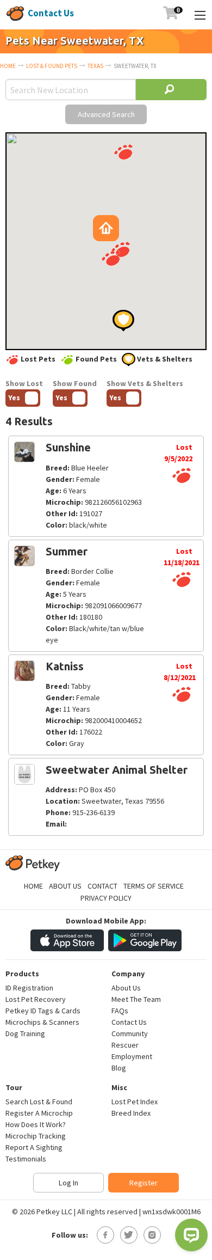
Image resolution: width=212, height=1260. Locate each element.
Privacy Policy (106, 898)
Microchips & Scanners (42, 1022)
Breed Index (131, 1113)
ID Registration (29, 988)
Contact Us (51, 13)
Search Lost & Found (38, 1101)
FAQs (119, 1011)
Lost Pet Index (134, 1101)
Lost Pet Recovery (35, 999)
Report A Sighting (34, 1147)
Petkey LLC (54, 1211)
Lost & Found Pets (51, 66)
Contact (102, 886)
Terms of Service (153, 886)
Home (8, 66)
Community (129, 1033)
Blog (118, 1068)
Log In (68, 1183)
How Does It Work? (35, 1124)
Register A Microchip (39, 1113)
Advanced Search (106, 114)
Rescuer (125, 1045)
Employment (131, 1056)
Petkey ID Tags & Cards (42, 1011)
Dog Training (25, 1033)
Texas (95, 66)
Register (143, 1183)
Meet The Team (136, 999)
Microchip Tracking (35, 1136)
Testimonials (25, 1159)
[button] (123, 152)
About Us (65, 886)
